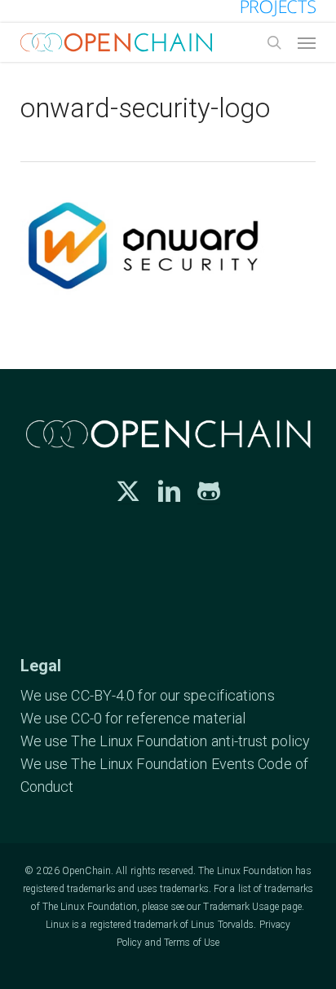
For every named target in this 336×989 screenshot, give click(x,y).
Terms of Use (191, 942)
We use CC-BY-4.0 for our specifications (147, 695)
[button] (307, 42)
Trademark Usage (241, 906)
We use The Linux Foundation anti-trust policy (165, 740)
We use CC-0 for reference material (132, 718)
